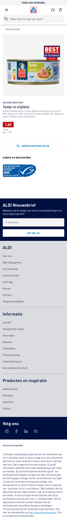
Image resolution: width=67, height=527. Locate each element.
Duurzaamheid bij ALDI (15, 368)
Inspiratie (8, 402)
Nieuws (7, 288)
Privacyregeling (11, 355)
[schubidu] (16, 431)
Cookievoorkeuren (12, 361)
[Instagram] (7, 431)
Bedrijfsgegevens (12, 262)
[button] (6, 11)
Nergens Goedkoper (13, 301)
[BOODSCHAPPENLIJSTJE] (60, 10)
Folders (7, 408)
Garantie (7, 342)
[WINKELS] (53, 10)
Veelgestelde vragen (13, 329)
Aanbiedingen (10, 389)
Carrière (7, 295)
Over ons (7, 256)
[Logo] (33, 9)
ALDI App (8, 282)
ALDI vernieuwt (11, 275)
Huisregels (9, 335)
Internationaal (10, 269)
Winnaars (8, 395)
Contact (7, 322)
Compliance (9, 348)
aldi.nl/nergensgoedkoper (43, 512)
